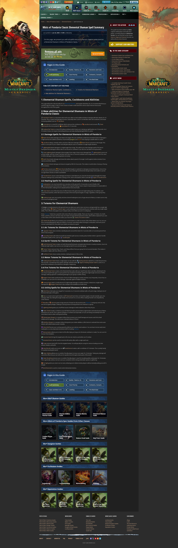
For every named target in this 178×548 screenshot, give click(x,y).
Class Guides (68, 520)
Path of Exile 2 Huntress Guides (47, 520)
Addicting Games (131, 525)
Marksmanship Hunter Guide (119, 68)
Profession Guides (110, 525)
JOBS (87, 538)
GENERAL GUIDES (46, 17)
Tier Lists (88, 520)
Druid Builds (89, 523)
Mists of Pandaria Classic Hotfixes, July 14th (123, 89)
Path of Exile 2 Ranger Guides (47, 525)
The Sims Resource (132, 523)
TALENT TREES (54, 14)
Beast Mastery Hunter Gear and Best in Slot (123, 72)
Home (42, 21)
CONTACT (48, 538)
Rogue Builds (89, 527)
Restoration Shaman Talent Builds (121, 61)
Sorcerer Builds (90, 529)
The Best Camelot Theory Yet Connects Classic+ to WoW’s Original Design (121, 87)
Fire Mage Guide (116, 63)
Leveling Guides (69, 529)
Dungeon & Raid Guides (71, 527)
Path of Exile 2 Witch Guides (46, 530)
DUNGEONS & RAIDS (88, 14)
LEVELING (65, 14)
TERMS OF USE (79, 538)
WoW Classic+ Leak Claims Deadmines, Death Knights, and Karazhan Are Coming (121, 98)
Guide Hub (89, 530)
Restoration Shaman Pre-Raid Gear (121, 57)
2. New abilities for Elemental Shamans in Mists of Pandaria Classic (58, 93)
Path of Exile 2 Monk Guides (46, 523)
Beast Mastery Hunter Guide (119, 73)
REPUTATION (114, 14)
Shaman (124, 37)
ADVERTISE (57, 538)
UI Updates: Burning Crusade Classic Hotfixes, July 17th (121, 83)
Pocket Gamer (130, 527)
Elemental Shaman (66, 21)
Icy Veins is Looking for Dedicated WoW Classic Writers (122, 95)
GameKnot (129, 530)
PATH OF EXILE (43, 516)
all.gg (128, 520)
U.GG (128, 522)
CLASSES (43, 14)
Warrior (113, 37)
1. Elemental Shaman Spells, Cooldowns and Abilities (58, 90)
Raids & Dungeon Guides (111, 523)
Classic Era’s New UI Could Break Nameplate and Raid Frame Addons (120, 92)
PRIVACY (70, 538)
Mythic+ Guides (69, 522)
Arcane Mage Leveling (117, 59)
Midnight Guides (69, 525)
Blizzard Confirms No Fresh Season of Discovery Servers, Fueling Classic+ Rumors (122, 105)
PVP (123, 14)
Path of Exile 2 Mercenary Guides (47, 522)
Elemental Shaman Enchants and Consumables (120, 65)
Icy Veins (119, 39)
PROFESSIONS (102, 14)
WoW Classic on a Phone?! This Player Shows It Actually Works (121, 102)
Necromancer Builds (91, 525)
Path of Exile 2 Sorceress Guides (47, 527)
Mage (117, 37)
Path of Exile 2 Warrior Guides (47, 529)
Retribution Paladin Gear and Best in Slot (122, 55)
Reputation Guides (110, 527)
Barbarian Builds (90, 522)
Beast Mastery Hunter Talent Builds (121, 70)
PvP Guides (68, 523)
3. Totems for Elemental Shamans (87, 90)
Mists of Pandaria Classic (53, 21)
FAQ (64, 538)
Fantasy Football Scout (133, 529)
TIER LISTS (75, 14)
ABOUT (41, 538)
